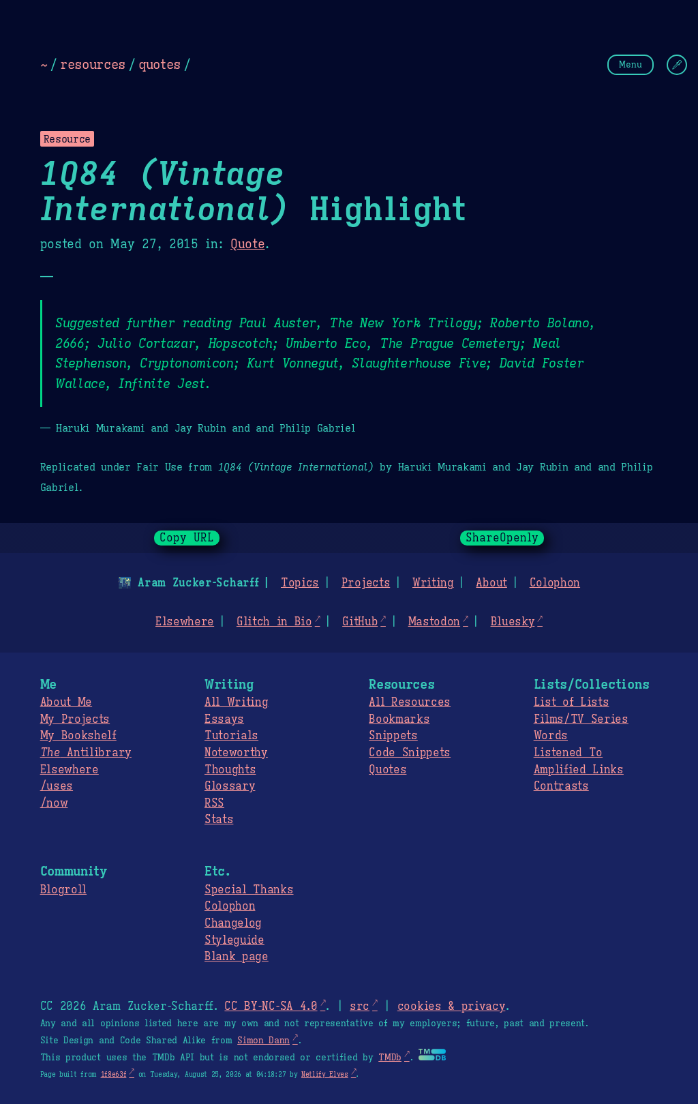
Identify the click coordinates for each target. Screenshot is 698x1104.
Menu (630, 64)
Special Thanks (249, 890)
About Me (66, 702)
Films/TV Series (581, 719)
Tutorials (231, 736)
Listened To (568, 753)
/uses (56, 786)
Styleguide (234, 940)
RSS (214, 803)
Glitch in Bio (274, 622)
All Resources (410, 702)
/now (54, 803)
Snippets (393, 736)
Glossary (229, 786)
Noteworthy (236, 753)
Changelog (233, 923)
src (359, 1006)
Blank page (236, 957)
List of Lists (571, 702)
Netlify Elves (324, 1074)
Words (551, 736)
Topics (300, 583)
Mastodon (434, 622)
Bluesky (513, 622)
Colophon (555, 583)
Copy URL (187, 538)
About (491, 583)
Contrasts (561, 786)
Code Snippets (410, 753)
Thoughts (230, 770)
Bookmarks (399, 719)
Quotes (387, 770)
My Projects (75, 719)
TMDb (389, 1057)
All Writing (236, 702)
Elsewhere (184, 622)
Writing (433, 583)
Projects (366, 583)
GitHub (360, 622)
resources (92, 64)
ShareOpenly (502, 538)
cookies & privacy (451, 1006)
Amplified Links (579, 770)
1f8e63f (114, 1074)
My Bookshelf (78, 736)
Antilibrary (86, 753)
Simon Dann (263, 1040)
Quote (247, 244)
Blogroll (63, 890)
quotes (159, 64)
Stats (218, 819)
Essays (224, 719)
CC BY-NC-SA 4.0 (270, 1006)
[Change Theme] (677, 65)
